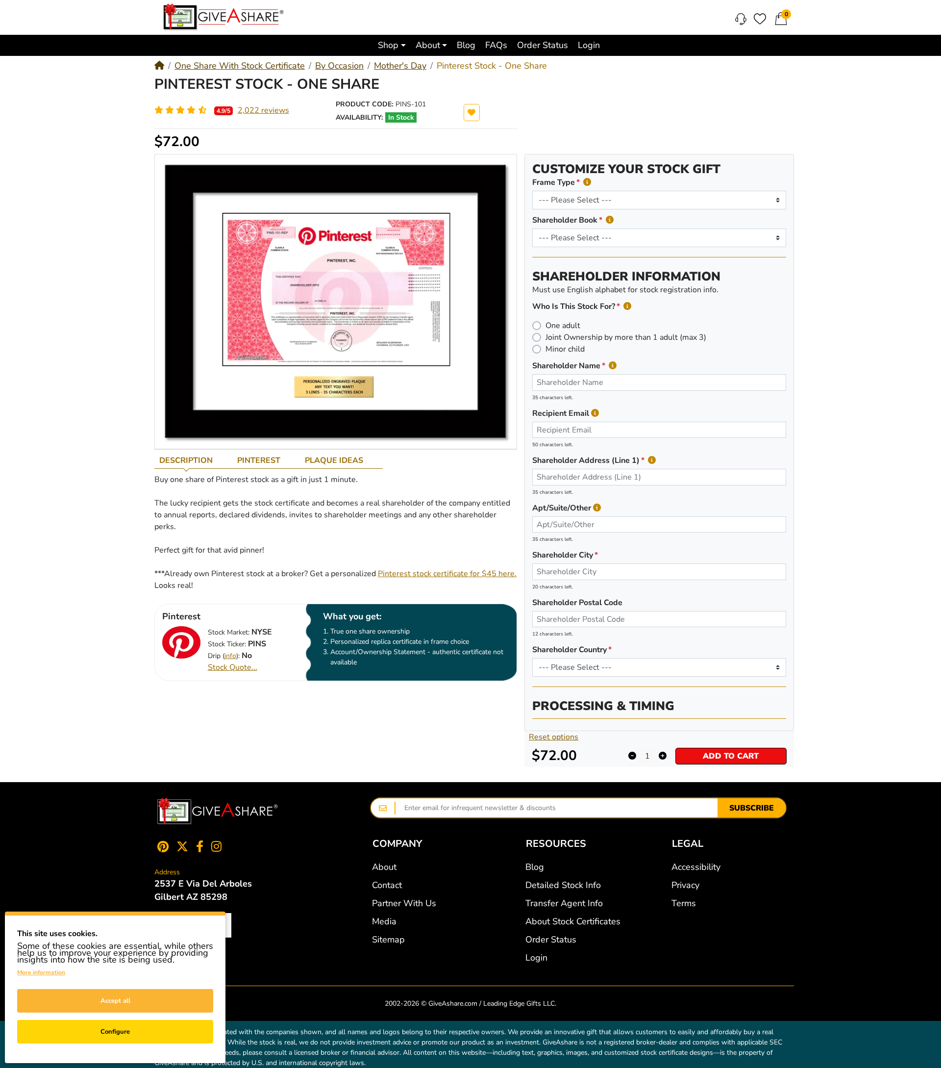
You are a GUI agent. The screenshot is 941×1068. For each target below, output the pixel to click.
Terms (683, 903)
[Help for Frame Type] (587, 182)
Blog (534, 867)
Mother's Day (400, 66)
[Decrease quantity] (632, 756)
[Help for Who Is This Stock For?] (627, 306)
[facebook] (199, 846)
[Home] (159, 66)
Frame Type (553, 182)
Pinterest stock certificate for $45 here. (447, 573)
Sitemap (388, 939)
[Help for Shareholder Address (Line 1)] (652, 460)
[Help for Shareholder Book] (610, 220)
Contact (387, 885)
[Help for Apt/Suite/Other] (597, 508)
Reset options (553, 737)
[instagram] (218, 846)
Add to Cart (731, 756)
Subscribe (751, 808)
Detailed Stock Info (563, 885)
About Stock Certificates (572, 921)
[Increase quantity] (662, 756)
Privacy (685, 885)
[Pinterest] (161, 846)
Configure (115, 1031)
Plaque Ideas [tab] (334, 460)
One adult (562, 325)
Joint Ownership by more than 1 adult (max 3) (625, 337)
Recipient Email (560, 413)
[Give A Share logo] (223, 17)
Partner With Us (404, 903)
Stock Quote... (232, 667)
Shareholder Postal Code (577, 602)
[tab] (193, 460)
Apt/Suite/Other (561, 508)
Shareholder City (562, 555)
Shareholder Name (566, 365)
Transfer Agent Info (564, 903)
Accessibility (695, 867)
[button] (392, 45)
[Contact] (741, 19)
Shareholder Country (569, 649)
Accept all (115, 1000)
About (384, 867)
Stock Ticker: (227, 644)
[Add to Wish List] (472, 112)
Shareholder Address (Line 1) (586, 460)
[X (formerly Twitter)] (182, 846)
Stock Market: (228, 632)
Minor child (565, 349)
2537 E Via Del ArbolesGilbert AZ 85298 (203, 890)
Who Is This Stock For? (573, 306)
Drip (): (224, 656)
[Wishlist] (760, 19)
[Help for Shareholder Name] (613, 365)
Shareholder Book (564, 220)
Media (384, 921)
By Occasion (339, 66)
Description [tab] (186, 460)
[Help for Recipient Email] (595, 413)
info (230, 656)
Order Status (550, 939)
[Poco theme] (217, 811)
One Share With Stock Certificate (239, 66)
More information (41, 972)
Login (536, 958)
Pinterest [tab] (258, 460)
